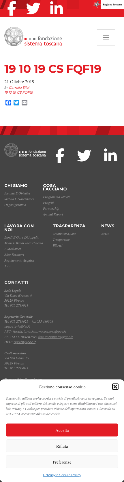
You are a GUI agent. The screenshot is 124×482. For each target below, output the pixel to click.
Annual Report (53, 214)
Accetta (62, 430)
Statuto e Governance (19, 198)
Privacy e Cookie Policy (62, 474)
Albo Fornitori (14, 254)
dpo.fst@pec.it (24, 342)
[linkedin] (58, 1)
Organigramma (15, 204)
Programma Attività (56, 196)
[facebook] (13, 1)
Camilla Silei (19, 87)
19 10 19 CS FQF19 (18, 92)
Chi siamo (16, 185)
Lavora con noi (19, 227)
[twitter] (34, 1)
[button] (115, 387)
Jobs (7, 266)
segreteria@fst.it (17, 326)
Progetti (48, 202)
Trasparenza (69, 225)
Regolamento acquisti (19, 260)
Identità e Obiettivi (17, 193)
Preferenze (62, 462)
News (107, 225)
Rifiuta (62, 446)
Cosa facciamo (55, 187)
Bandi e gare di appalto (21, 237)
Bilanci (57, 245)
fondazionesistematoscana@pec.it (39, 332)
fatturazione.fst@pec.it (55, 337)
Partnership (51, 208)
